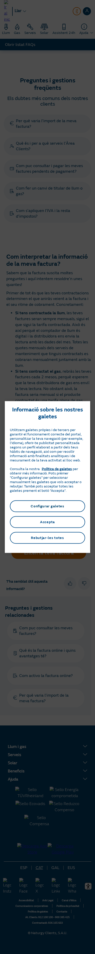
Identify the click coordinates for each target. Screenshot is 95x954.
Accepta (47, 522)
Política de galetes (57, 469)
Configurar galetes (47, 506)
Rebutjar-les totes (47, 538)
